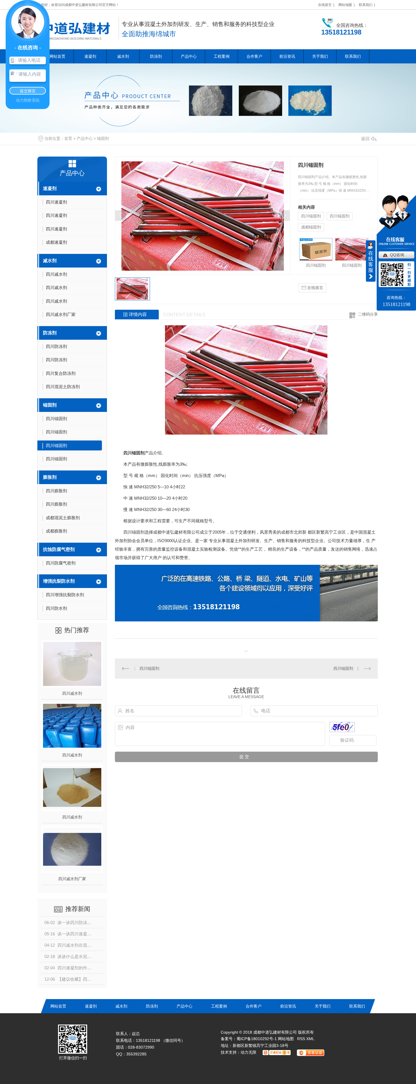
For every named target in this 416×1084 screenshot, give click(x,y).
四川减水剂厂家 (72, 878)
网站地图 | (346, 5)
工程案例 (222, 56)
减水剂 (123, 56)
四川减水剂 (72, 693)
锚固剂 (103, 138)
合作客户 (254, 56)
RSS (301, 1038)
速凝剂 (90, 56)
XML (310, 1038)
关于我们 (320, 56)
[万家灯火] (275, 1052)
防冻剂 (156, 56)
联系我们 (353, 56)
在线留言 (314, 287)
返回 (365, 138)
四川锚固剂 (311, 216)
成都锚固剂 (311, 227)
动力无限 (248, 1052)
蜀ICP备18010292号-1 (257, 1038)
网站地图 (286, 1038)
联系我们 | (367, 5)
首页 (68, 138)
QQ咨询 (397, 255)
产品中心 (189, 56)
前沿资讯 (287, 56)
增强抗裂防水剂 (59, 581)
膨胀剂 (50, 477)
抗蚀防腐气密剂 (59, 549)
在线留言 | (326, 5)
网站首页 (57, 56)
